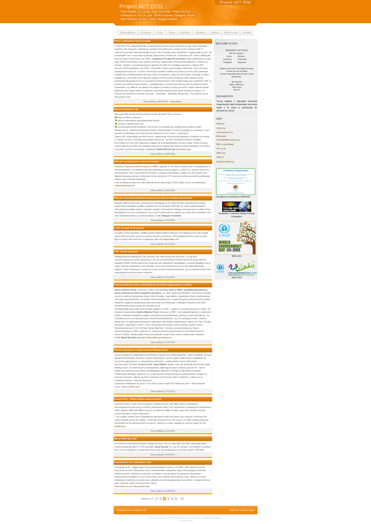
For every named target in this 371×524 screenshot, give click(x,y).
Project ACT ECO (141, 6)
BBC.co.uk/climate (225, 144)
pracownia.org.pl (183, 149)
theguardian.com (171, 239)
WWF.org (220, 153)
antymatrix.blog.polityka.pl (148, 337)
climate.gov (120, 426)
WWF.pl (220, 157)
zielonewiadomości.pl (124, 185)
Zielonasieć (221, 136)
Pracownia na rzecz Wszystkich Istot (132, 486)
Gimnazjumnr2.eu (224, 132)
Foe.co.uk (221, 148)
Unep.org (220, 128)
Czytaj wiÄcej (175, 101)
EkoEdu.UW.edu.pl (225, 161)
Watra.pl (220, 123)
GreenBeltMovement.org (227, 140)
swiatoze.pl (166, 337)
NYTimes (200, 450)
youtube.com (134, 387)
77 (182, 499)
